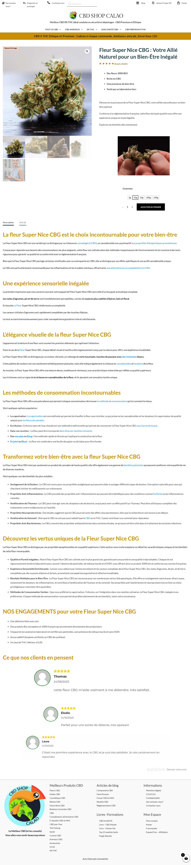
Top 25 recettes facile (108, 832)
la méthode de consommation (112, 401)
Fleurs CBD (55, 790)
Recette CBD (102, 801)
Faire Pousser (103, 794)
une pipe (19, 436)
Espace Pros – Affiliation (157, 832)
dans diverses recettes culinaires (76, 430)
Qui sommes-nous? (154, 801)
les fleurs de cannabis (33, 420)
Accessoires (55, 843)
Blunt (24, 441)
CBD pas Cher (56, 824)
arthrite (158, 493)
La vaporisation (35, 416)
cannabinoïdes (123, 363)
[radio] (130, 197)
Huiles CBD (55, 794)
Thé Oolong (55, 828)
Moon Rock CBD (57, 805)
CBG (52, 813)
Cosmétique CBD (57, 798)
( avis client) (120, 63)
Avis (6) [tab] (22, 222)
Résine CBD (55, 801)
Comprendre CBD (105, 790)
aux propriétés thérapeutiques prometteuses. (154, 243)
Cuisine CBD (55, 835)
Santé (52, 831)
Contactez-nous (58, 3)
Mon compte (151, 821)
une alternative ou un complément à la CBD (128, 267)
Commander (151, 828)
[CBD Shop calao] (3, 3)
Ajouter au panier (151, 207)
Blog (143, 3)
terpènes (138, 363)
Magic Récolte (105, 836)
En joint (14, 441)
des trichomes (129, 356)
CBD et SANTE (105, 821)
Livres (52, 846)
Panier (184, 3)
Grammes (128, 188)
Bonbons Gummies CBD (60, 809)
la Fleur (18, 305)
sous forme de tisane (147, 425)
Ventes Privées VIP (164, 3)
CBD (87, 518)
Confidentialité (153, 798)
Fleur (22, 349)
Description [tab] (8, 222)
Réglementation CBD (106, 805)
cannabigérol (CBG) (87, 243)
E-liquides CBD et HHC (60, 820)
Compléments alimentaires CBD (64, 816)
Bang (29, 436)
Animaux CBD (56, 839)
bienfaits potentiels (133, 465)
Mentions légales (153, 790)
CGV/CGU (151, 794)
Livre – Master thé (107, 828)
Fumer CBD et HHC (105, 798)
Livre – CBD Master (108, 824)
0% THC (53, 850)
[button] (87, 51)
